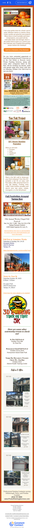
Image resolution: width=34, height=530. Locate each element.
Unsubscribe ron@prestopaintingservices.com (17, 513)
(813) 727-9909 (16, 497)
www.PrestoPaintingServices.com (17, 499)
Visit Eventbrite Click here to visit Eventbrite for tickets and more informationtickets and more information (17, 232)
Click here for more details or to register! (16, 293)
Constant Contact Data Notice (21, 516)
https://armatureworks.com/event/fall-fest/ (17, 250)
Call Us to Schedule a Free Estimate (17, 50)
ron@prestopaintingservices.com (19, 518)
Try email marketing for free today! (17, 527)
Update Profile (9, 516)
